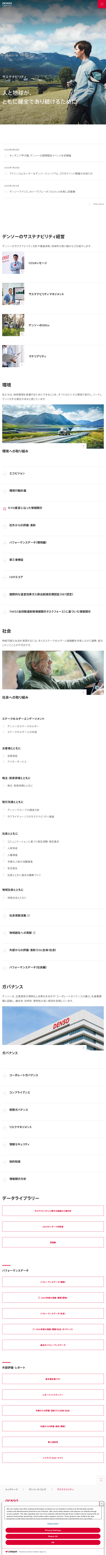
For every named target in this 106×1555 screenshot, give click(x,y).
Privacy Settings (53, 1530)
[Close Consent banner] (101, 1503)
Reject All (53, 1536)
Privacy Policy (53, 1524)
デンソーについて (37, 1489)
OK (53, 1542)
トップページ (12, 1489)
